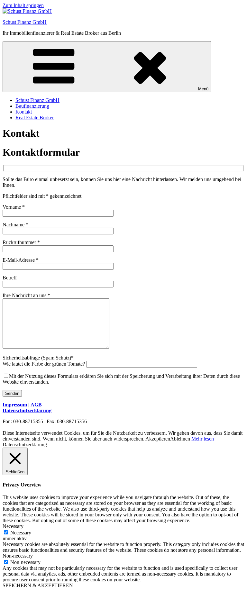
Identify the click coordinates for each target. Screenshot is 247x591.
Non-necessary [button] (18, 556)
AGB (36, 404)
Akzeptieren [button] (157, 438)
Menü (203, 88)
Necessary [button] (13, 526)
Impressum (15, 404)
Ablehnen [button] (180, 438)
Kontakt (23, 111)
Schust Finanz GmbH (25, 22)
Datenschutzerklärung (27, 410)
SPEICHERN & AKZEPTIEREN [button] (38, 585)
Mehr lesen (202, 438)
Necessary (20, 532)
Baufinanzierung (32, 106)
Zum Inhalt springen (23, 5)
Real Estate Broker (34, 117)
